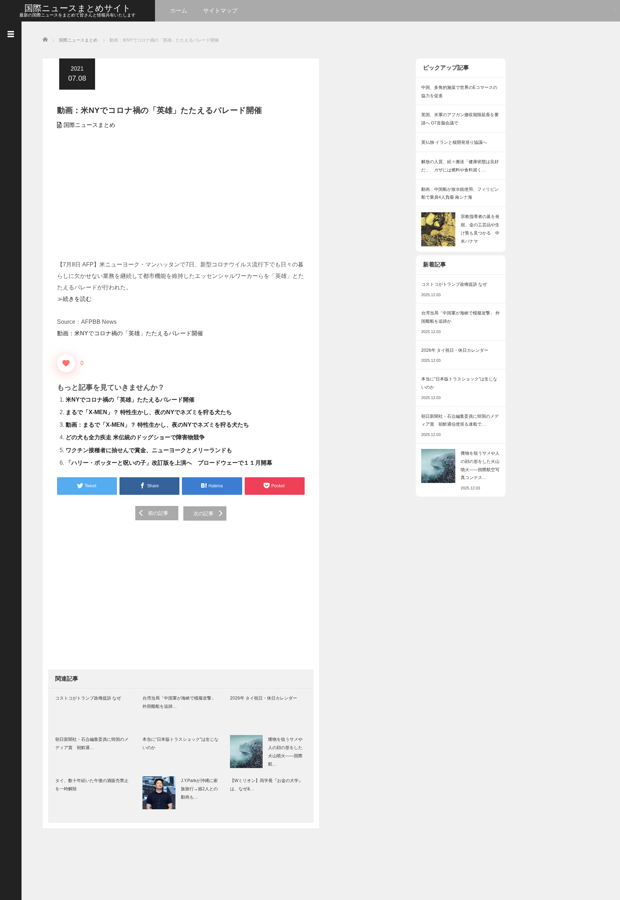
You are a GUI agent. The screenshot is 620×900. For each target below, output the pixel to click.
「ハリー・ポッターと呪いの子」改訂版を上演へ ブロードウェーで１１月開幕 (169, 463)
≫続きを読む (74, 299)
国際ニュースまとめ (89, 125)
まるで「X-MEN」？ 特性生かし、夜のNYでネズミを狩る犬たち (149, 412)
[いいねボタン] (66, 363)
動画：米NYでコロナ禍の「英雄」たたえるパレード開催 (130, 333)
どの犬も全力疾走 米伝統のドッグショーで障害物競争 (135, 437)
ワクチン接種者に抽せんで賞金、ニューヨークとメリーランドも (149, 450)
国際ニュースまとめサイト (77, 8)
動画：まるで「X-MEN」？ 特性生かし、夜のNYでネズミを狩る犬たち (157, 425)
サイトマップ (220, 11)
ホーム (178, 11)
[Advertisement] (180, 198)
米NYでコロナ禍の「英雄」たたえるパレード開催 (130, 400)
